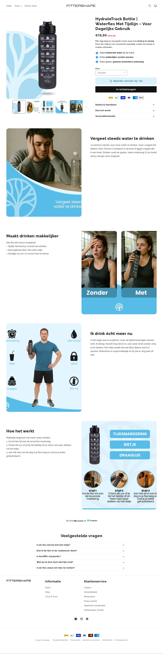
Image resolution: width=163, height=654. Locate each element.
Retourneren (89, 597)
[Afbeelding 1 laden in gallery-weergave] (19, 106)
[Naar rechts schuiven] (86, 107)
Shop (47, 592)
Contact (87, 588)
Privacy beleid (90, 601)
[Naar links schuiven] (9, 107)
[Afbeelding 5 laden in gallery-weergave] (76, 106)
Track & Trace (51, 597)
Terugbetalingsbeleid (60, 640)
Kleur (97, 68)
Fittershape (46, 640)
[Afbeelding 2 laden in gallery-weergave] (33, 106)
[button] (18, 6)
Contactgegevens (121, 640)
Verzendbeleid (90, 592)
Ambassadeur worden (94, 610)
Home (47, 588)
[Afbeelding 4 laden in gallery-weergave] (62, 106)
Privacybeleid (75, 640)
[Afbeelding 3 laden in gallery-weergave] (47, 106)
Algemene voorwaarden (94, 606)
